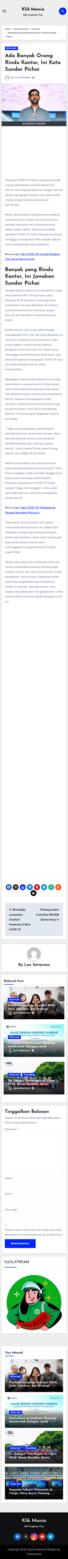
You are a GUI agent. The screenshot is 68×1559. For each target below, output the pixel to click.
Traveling (29, 1074)
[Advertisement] (34, 153)
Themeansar (33, 1554)
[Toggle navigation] (4, 11)
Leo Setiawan (23, 77)
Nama (9, 1178)
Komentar (12, 1129)
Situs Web (11, 1209)
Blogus (52, 1549)
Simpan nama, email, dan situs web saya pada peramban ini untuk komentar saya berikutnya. (34, 1232)
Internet (11, 48)
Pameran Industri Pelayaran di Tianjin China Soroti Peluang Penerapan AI (30, 1493)
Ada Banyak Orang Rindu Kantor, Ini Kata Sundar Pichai (33, 62)
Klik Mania (33, 9)
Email (9, 1193)
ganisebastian (21, 1013)
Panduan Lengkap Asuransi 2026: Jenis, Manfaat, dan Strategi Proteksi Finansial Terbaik (32, 1009)
